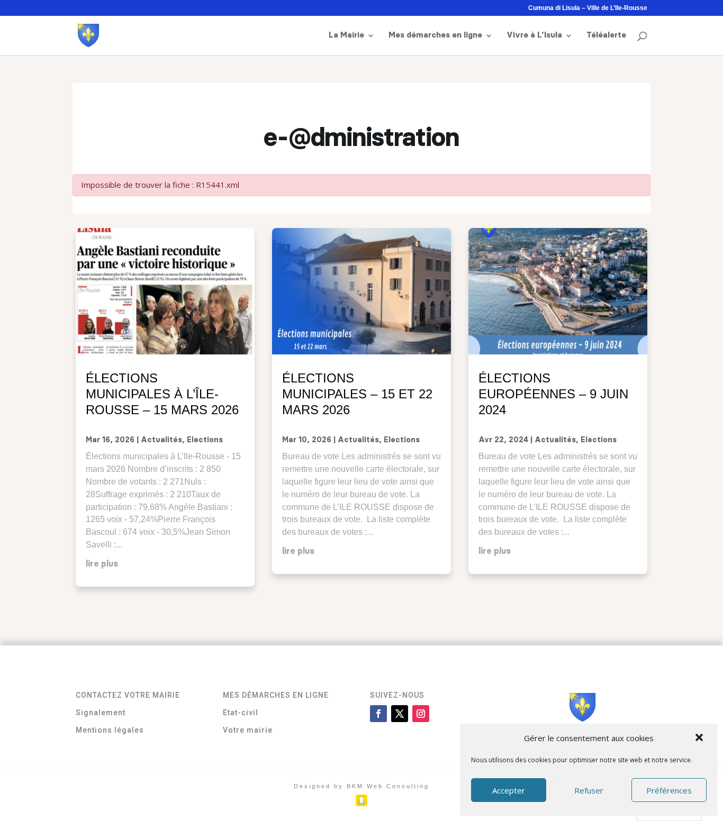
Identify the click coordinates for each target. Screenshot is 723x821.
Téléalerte (606, 35)
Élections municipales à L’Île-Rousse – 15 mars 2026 (162, 394)
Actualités (161, 440)
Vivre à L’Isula (534, 35)
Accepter (508, 790)
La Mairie (346, 35)
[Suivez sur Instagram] (420, 713)
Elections (205, 440)
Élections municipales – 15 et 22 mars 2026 (357, 394)
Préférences (669, 790)
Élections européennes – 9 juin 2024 (553, 394)
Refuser (588, 790)
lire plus (102, 564)
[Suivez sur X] (399, 713)
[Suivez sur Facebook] (378, 713)
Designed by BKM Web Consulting (361, 786)
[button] (700, 738)
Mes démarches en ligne (435, 35)
